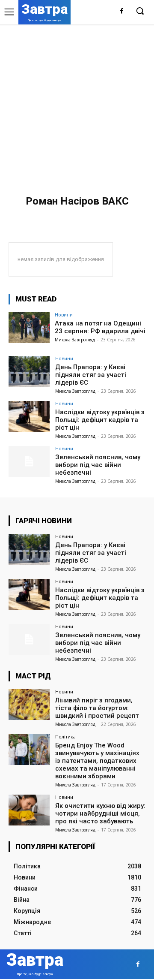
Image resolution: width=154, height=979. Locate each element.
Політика (65, 736)
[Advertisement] (77, 106)
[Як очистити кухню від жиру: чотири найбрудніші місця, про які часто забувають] (29, 810)
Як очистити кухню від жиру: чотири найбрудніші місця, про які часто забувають (100, 813)
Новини (64, 314)
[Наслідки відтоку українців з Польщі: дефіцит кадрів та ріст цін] (29, 416)
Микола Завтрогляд (75, 340)
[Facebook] (121, 11)
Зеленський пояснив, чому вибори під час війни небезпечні (97, 464)
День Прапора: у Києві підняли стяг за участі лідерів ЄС (90, 374)
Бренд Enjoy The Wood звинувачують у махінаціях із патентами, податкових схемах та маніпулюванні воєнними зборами (97, 760)
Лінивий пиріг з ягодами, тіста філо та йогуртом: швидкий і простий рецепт (97, 708)
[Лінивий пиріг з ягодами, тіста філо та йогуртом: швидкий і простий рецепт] (29, 704)
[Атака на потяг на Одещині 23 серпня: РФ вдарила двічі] (29, 327)
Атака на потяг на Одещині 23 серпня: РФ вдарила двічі (100, 327)
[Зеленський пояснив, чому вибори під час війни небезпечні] (29, 461)
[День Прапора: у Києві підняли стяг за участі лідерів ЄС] (29, 371)
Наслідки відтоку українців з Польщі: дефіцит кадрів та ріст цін (100, 419)
